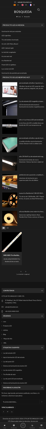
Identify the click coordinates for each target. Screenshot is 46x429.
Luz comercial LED (8, 69)
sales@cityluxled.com (25, 2)
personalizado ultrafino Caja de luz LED (31, 83)
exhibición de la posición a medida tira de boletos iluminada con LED (31, 175)
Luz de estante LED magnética (12, 370)
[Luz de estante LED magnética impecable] (10, 108)
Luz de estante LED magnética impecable (31, 101)
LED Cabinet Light (8, 48)
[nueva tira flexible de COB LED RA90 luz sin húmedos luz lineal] (10, 200)
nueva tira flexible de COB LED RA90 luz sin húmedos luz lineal (31, 193)
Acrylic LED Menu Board (10, 44)
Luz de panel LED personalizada (13, 379)
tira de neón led (7, 56)
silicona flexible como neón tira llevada (31, 211)
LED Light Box (6, 35)
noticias (5, 330)
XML (4, 343)
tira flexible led (6, 60)
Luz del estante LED (9, 353)
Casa (19, 16)
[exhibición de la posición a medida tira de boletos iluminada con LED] (10, 181)
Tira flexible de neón (9, 374)
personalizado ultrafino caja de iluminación (31, 138)
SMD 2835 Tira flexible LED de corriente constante (12, 255)
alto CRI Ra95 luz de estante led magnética (31, 156)
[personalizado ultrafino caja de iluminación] (10, 145)
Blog (4, 334)
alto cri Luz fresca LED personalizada (31, 120)
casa (4, 321)
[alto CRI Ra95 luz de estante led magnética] (10, 163)
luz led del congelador (9, 52)
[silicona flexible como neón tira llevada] (10, 218)
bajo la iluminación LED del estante (13, 357)
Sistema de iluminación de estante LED (15, 366)
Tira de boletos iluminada (10, 40)
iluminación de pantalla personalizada (14, 73)
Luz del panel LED (8, 361)
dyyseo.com (34, 421)
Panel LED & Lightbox (9, 65)
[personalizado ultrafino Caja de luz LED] (10, 90)
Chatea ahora (23, 425)
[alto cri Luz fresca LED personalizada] (10, 126)
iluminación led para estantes (11, 31)
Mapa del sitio (7, 339)
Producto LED (7, 326)
